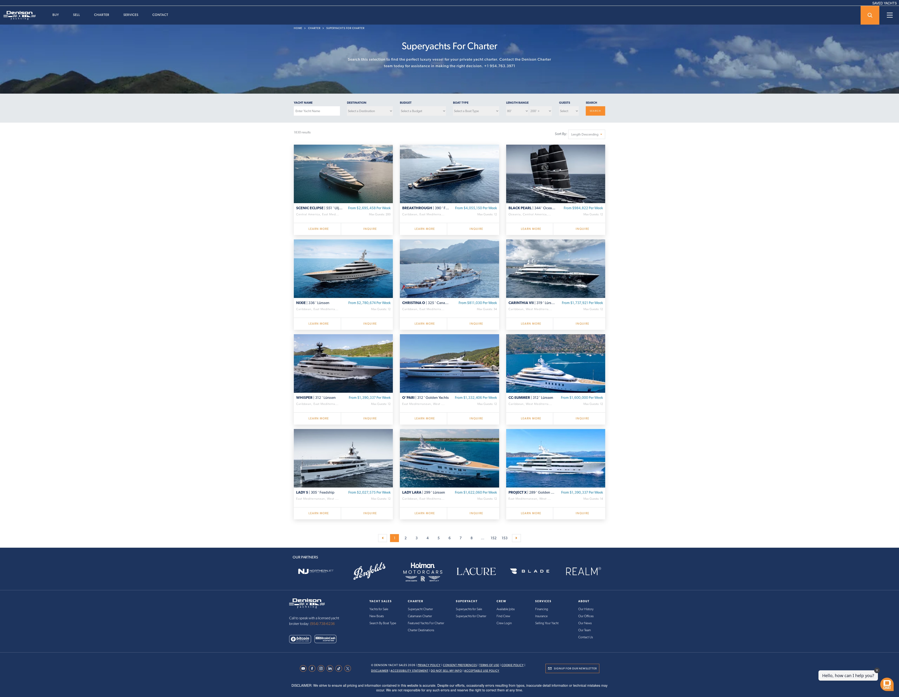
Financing (541, 609)
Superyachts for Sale (469, 609)
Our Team (584, 630)
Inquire (370, 229)
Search (591, 102)
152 (494, 538)
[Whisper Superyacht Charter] (343, 362)
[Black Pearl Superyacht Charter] (555, 173)
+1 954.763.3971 (499, 66)
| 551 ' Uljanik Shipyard (319, 208)
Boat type (460, 102)
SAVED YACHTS (884, 3)
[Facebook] (313, 668)
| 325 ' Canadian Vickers (426, 303)
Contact (160, 15)
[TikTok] (339, 668)
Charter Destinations (421, 630)
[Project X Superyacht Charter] (555, 457)
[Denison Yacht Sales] (307, 603)
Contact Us (585, 637)
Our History (585, 609)
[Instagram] (322, 668)
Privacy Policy (429, 665)
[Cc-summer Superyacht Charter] (555, 362)
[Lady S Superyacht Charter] (343, 457)
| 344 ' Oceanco (532, 208)
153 (505, 538)
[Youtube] (304, 668)
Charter (101, 15)
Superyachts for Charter (345, 28)
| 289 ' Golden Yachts (532, 492)
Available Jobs (506, 609)
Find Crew (503, 616)
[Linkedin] (331, 668)
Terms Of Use (489, 665)
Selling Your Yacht (547, 623)
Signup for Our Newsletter (575, 668)
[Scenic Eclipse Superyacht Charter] (343, 173)
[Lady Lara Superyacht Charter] (449, 457)
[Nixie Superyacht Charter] (343, 268)
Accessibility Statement (409, 670)
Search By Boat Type (382, 623)
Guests (564, 102)
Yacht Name (303, 102)
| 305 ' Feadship (315, 492)
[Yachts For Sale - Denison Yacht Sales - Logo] (18, 15)
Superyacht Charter (420, 609)
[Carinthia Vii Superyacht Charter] (555, 268)
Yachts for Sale (378, 609)
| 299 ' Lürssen (423, 492)
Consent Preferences (460, 665)
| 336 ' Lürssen (312, 303)
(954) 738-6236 (322, 623)
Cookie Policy (512, 665)
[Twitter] (348, 668)
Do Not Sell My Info (446, 670)
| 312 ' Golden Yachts (425, 397)
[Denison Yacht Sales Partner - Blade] (529, 571)
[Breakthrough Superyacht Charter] (449, 173)
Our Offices (585, 616)
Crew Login (504, 623)
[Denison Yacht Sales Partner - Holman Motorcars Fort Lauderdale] (423, 571)
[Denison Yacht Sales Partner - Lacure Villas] (476, 571)
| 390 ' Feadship (426, 208)
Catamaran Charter (420, 616)
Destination (356, 102)
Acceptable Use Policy (481, 670)
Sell (76, 15)
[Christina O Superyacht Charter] (449, 268)
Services (130, 15)
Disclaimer (379, 670)
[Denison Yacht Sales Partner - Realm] (583, 571)
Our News (585, 623)
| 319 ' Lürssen (532, 303)
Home (298, 28)
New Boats (376, 616)
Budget (406, 102)
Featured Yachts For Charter (426, 623)
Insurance (541, 616)
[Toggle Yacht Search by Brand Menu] (870, 15)
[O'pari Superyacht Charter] (449, 362)
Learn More (319, 229)
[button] (586, 134)
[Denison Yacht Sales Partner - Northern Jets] (316, 571)
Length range (517, 102)
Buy (55, 15)
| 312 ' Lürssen (316, 397)
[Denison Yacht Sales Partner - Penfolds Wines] (369, 571)
